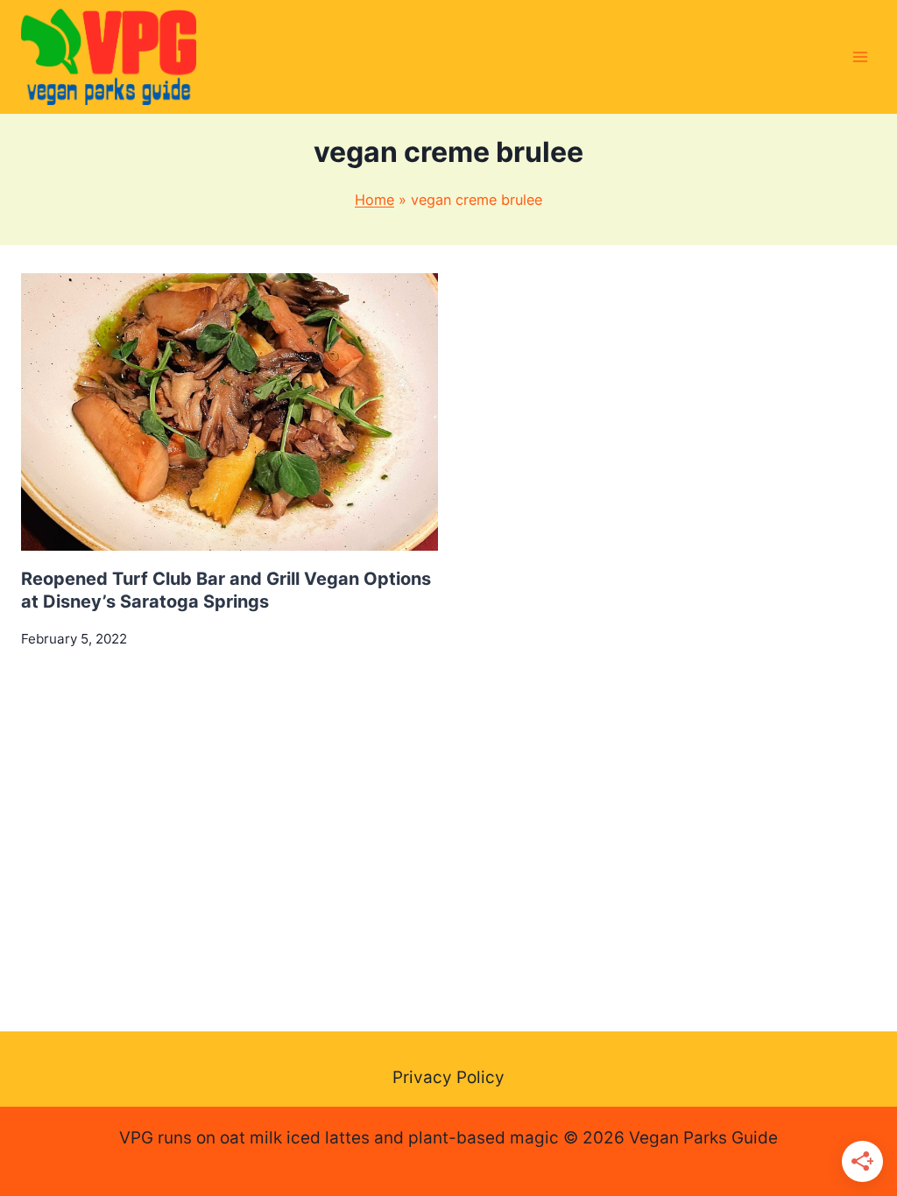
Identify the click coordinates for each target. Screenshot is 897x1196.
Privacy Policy (448, 1077)
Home (374, 199)
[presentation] (229, 412)
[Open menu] (860, 56)
